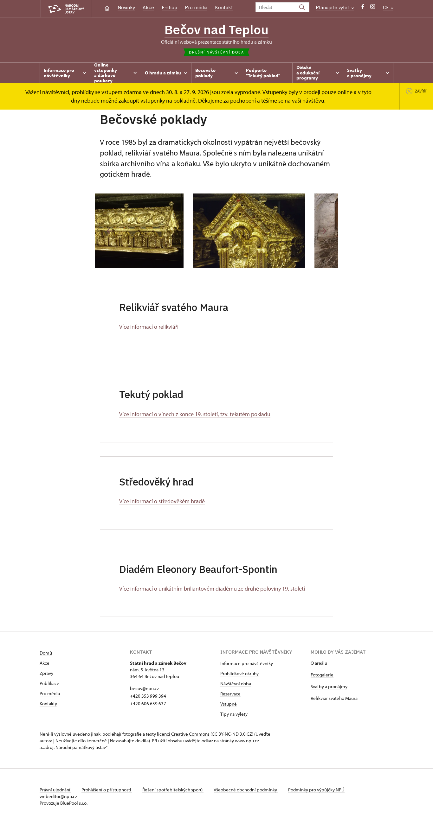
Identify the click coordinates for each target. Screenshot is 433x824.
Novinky (126, 7)
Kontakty (48, 703)
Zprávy (46, 673)
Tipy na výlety (234, 714)
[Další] (323, 231)
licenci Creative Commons (183, 734)
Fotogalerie (322, 675)
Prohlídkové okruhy (239, 673)
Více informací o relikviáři (148, 326)
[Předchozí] (110, 231)
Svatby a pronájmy (329, 686)
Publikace (49, 683)
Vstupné (228, 704)
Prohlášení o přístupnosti (106, 790)
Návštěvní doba (235, 684)
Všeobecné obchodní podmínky (246, 790)
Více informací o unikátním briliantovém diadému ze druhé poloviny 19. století (212, 588)
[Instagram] (372, 8)
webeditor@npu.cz (58, 796)
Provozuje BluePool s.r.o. (63, 803)
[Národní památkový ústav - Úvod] (66, 8)
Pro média (196, 7)
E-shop (169, 7)
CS (386, 7)
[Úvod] (107, 7)
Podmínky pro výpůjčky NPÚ (316, 790)
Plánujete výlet (333, 7)
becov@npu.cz (144, 688)
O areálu (319, 663)
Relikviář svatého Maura (334, 698)
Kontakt (224, 7)
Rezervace (230, 694)
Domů (46, 653)
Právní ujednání (55, 790)
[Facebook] (362, 8)
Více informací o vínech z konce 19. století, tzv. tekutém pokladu (194, 414)
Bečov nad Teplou (216, 29)
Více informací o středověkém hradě (162, 501)
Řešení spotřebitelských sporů (173, 790)
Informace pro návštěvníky (246, 663)
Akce (148, 7)
